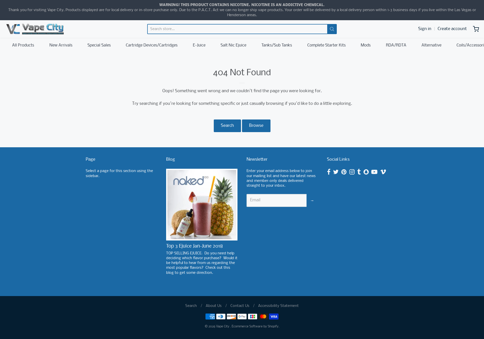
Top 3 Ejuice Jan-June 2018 (194, 246)
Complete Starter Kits (326, 45)
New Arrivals (60, 45)
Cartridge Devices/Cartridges (151, 45)
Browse (256, 125)
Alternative (431, 45)
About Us (214, 306)
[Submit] (332, 29)
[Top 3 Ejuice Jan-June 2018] (201, 204)
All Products (23, 45)
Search (227, 125)
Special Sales (99, 45)
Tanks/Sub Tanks (276, 45)
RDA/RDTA (396, 45)
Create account (452, 29)
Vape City (223, 326)
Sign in (424, 29)
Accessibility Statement (278, 306)
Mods (366, 45)
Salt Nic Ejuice (233, 45)
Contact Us (239, 306)
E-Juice (199, 45)
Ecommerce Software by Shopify (255, 326)
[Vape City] (35, 29)
